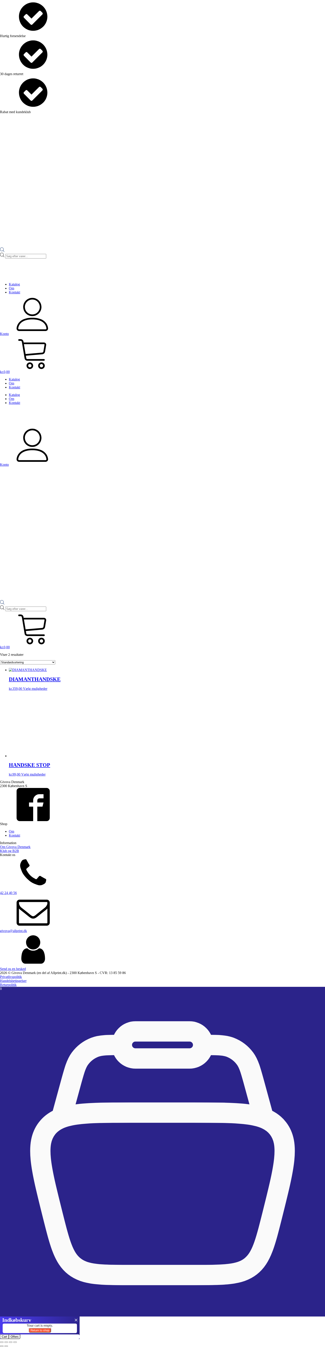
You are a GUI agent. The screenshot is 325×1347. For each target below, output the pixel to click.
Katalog (14, 284)
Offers (15, 1336)
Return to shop (40, 1330)
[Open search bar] (2, 251)
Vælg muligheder (35, 689)
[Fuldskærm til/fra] (6, 1342)
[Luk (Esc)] (15, 1342)
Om (11, 288)
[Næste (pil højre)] (6, 1346)
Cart (4, 1336)
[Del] (10, 1342)
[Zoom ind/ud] (2, 1342)
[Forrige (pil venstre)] (2, 1346)
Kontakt (14, 292)
